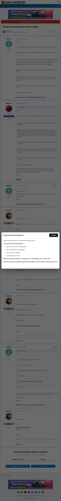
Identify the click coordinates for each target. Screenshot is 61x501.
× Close (53, 235)
